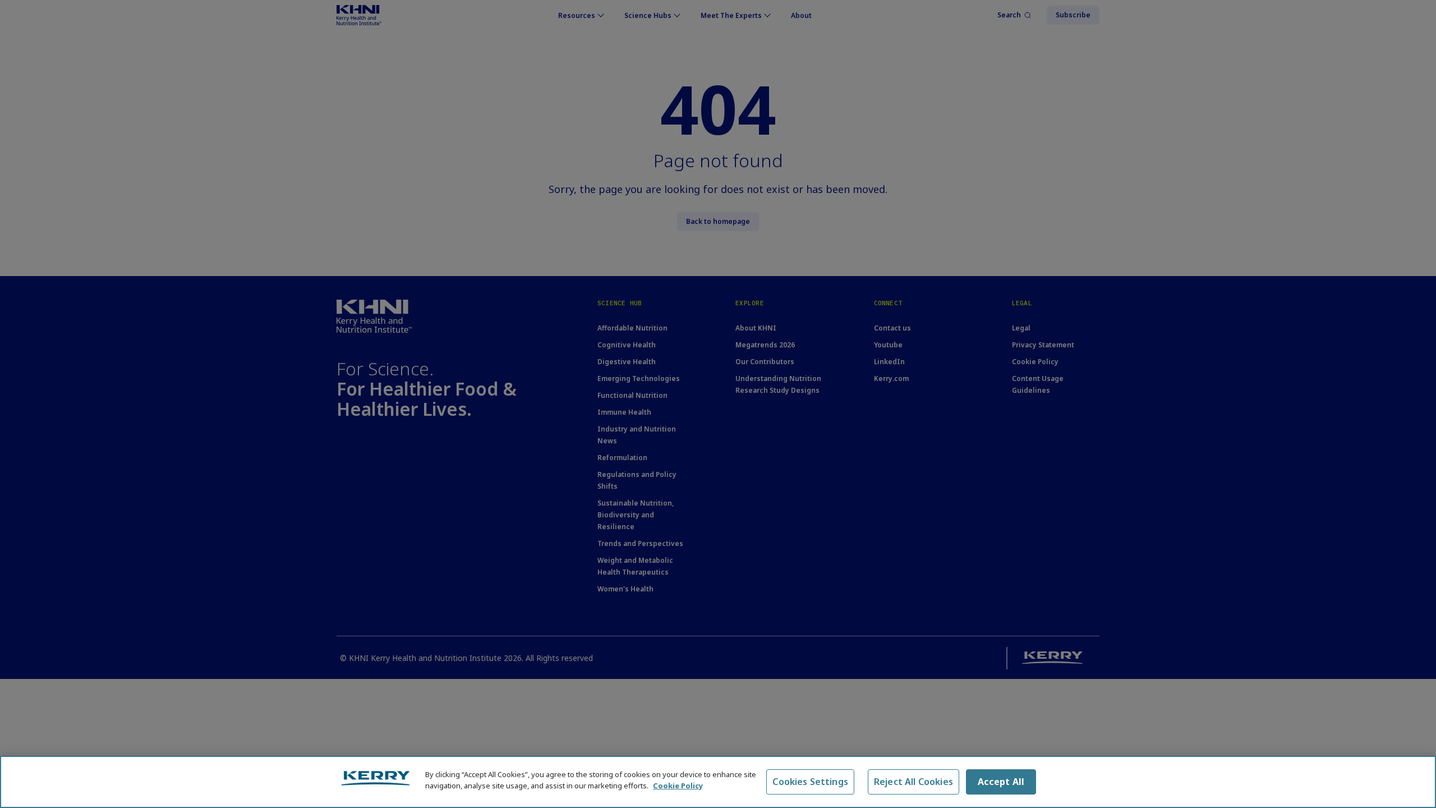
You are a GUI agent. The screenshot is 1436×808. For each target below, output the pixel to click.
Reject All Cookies (913, 781)
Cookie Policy (678, 785)
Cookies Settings (810, 781)
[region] (718, 782)
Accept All (1001, 781)
